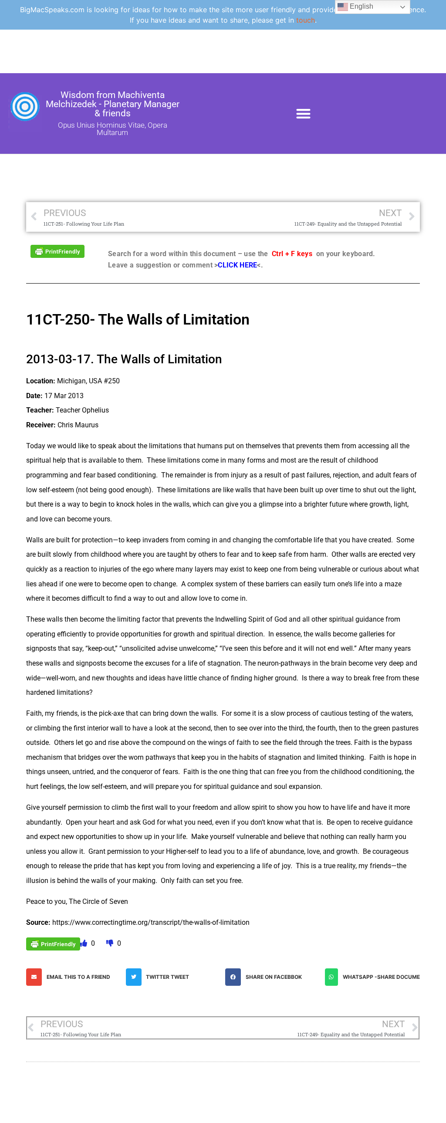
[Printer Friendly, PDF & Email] (57, 250)
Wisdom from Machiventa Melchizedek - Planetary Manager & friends (112, 104)
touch (305, 20)
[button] (303, 113)
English (360, 6)
